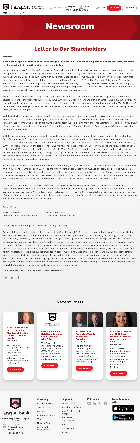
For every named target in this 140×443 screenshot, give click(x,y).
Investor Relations (46, 415)
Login (115, 8)
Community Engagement (43, 428)
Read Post (15, 370)
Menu (131, 8)
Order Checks (69, 403)
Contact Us (68, 428)
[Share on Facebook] (18, 278)
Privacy (66, 432)
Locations (57, 8)
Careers (41, 411)
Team (40, 419)
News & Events (44, 423)
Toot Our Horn (44, 407)
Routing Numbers (71, 407)
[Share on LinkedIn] (6, 278)
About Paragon (45, 403)
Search (102, 8)
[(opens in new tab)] (89, 403)
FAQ (64, 424)
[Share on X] (12, 278)
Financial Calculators (68, 419)
